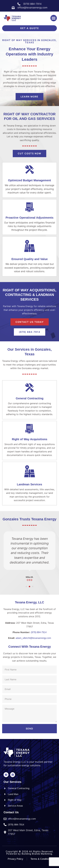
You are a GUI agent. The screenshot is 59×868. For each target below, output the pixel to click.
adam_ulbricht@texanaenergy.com (33, 638)
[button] (53, 18)
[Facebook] (6, 774)
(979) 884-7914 (39, 632)
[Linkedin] (12, 774)
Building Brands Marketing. (37, 854)
